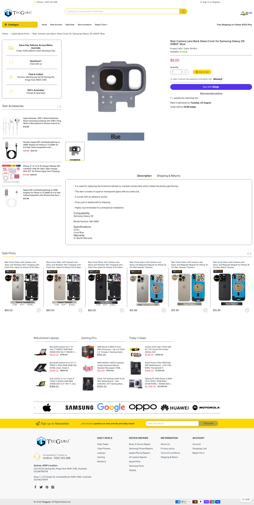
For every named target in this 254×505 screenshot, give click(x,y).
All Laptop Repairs (138, 457)
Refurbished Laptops (46, 338)
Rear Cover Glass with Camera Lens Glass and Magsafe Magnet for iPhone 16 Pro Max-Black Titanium (231, 264)
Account (196, 444)
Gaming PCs (89, 338)
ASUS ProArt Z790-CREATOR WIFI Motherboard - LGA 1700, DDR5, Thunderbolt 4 (158, 365)
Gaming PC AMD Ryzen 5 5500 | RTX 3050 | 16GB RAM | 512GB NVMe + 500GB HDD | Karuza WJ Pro (158, 381)
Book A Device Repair (139, 444)
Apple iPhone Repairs (139, 453)
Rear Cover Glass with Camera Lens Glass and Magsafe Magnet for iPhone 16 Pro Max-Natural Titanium (148, 264)
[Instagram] (52, 487)
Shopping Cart (199, 448)
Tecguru (46, 502)
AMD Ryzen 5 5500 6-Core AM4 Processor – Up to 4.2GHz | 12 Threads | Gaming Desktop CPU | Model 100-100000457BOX (111, 349)
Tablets (132, 470)
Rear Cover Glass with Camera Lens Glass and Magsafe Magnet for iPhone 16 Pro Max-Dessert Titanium (189, 264)
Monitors (101, 461)
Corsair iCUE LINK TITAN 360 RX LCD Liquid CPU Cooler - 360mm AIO (158, 349)
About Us (165, 444)
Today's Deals (137, 338)
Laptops (101, 453)
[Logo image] (48, 407)
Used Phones (103, 448)
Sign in (206, 2)
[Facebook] (35, 487)
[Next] (57, 107)
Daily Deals (102, 444)
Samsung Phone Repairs (141, 448)
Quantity (174, 67)
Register (216, 2)
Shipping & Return (169, 457)
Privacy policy (168, 448)
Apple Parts (134, 461)
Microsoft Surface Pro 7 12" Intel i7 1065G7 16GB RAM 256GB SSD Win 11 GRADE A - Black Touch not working (63, 349)
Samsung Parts (136, 466)
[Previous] (60, 107)
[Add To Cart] (38, 310)
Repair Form (198, 453)
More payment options (211, 93)
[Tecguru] (18, 13)
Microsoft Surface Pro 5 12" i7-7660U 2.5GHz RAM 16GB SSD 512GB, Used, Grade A (63, 365)
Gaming (101, 457)
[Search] (183, 11)
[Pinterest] (47, 487)
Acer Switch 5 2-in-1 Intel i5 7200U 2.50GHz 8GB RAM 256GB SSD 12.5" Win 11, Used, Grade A (63, 381)
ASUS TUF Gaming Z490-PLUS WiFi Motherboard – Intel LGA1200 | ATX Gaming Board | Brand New (111, 381)
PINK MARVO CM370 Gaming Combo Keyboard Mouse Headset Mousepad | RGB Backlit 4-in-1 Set (110, 365)
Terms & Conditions (170, 453)
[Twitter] (41, 487)
